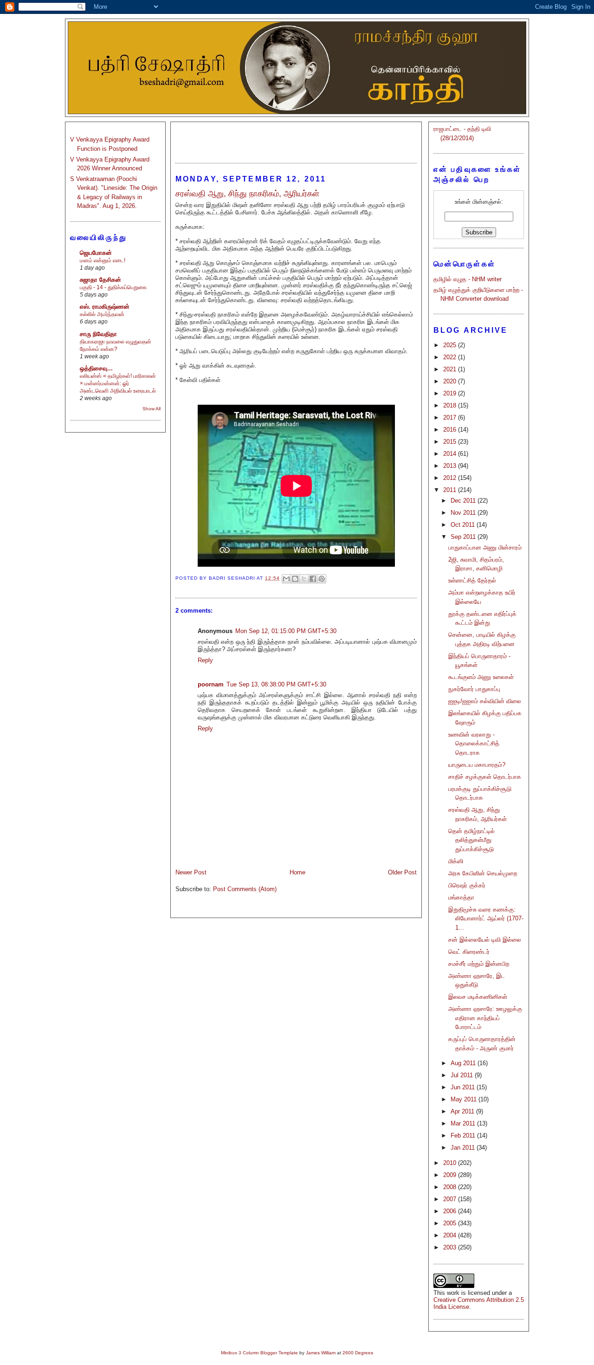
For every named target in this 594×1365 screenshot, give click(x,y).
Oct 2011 (464, 524)
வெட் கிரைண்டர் (469, 951)
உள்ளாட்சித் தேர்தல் (472, 580)
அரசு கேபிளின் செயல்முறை (482, 873)
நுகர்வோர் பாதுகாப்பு (474, 689)
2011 (450, 489)
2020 (450, 381)
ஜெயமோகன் (96, 252)
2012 (450, 477)
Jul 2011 (463, 1075)
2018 (450, 405)
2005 (450, 1223)
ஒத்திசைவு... (96, 368)
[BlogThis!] (295, 578)
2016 (450, 429)
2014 (450, 453)
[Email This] (286, 578)
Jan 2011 (464, 1147)
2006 (450, 1211)
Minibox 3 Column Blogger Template (259, 1352)
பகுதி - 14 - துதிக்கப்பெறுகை (113, 287)
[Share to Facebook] (312, 578)
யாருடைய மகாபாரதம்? (476, 764)
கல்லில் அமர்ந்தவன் (102, 314)
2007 (450, 1199)
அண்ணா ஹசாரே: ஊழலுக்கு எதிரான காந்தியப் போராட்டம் (485, 1017)
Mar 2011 (464, 1123)
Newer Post (191, 872)
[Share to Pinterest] (321, 578)
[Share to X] (304, 578)
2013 (450, 465)
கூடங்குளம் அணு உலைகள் (481, 676)
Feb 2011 (464, 1135)
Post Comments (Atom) (245, 889)
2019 (450, 393)
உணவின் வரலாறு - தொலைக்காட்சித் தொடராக (473, 743)
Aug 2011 (464, 1063)
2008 (450, 1187)
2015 (450, 441)
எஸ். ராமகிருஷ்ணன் (104, 306)
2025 (450, 345)
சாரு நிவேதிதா (98, 333)
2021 (450, 369)
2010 (450, 1162)
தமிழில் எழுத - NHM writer (467, 279)
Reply (205, 660)
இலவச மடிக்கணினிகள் (477, 996)
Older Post (402, 872)
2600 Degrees (357, 1352)
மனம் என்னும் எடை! (102, 260)
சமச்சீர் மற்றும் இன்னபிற (478, 963)
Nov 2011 (464, 512)
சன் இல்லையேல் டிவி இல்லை (484, 939)
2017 (450, 417)
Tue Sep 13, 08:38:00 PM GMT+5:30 (276, 684)
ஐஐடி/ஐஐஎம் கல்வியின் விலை (484, 701)
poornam (211, 684)
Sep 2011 (464, 536)
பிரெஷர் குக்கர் (466, 885)
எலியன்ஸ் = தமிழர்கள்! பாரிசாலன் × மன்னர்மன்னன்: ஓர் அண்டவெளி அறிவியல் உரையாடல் (118, 383)
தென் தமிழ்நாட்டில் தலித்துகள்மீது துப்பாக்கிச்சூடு (471, 840)
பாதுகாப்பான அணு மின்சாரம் (485, 547)
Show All (151, 408)
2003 (450, 1247)
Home (297, 872)
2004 (450, 1235)
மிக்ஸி (455, 861)
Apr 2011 (463, 1111)
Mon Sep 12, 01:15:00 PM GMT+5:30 (285, 631)
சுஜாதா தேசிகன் (100, 279)
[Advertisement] (296, 138)
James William (321, 1352)
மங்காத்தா (461, 897)
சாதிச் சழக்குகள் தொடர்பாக (484, 776)
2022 (450, 357)
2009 (450, 1174)
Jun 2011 (464, 1087)
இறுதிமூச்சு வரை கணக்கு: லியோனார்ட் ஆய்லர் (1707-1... (485, 918)
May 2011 (464, 1099)
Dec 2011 (464, 500)
